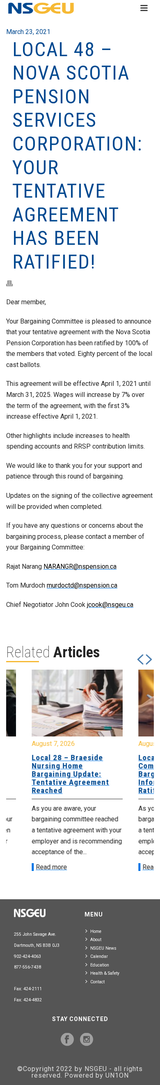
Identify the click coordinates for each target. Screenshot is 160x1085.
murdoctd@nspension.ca (82, 585)
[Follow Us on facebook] (67, 1040)
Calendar (99, 956)
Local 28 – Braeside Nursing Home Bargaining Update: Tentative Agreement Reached (52, 774)
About (95, 939)
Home (95, 931)
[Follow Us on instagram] (86, 1040)
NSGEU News (103, 948)
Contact (97, 982)
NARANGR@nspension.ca (80, 566)
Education (99, 965)
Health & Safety (104, 973)
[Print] (13, 283)
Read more (33, 867)
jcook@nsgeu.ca (110, 605)
